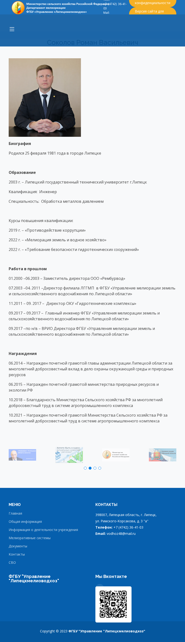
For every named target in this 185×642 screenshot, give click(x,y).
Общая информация (25, 521)
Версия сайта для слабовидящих (149, 14)
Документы (18, 546)
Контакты (17, 554)
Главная (15, 513)
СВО (12, 562)
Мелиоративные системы (30, 538)
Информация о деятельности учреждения (43, 529)
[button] (85, 468)
